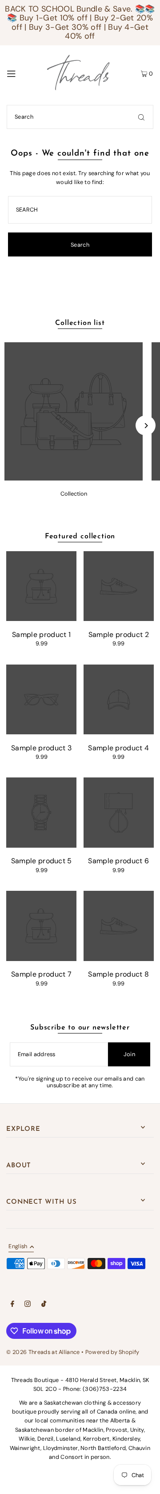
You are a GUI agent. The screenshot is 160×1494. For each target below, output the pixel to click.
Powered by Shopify (112, 1352)
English (17, 1247)
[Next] (146, 426)
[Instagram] (27, 1305)
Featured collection (80, 536)
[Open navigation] (19, 73)
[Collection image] (73, 478)
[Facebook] (12, 1305)
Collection (73, 493)
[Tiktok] (43, 1305)
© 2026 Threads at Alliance (43, 1352)
